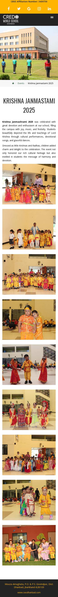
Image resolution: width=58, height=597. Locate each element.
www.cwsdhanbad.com (29, 592)
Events (21, 83)
